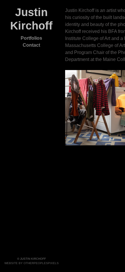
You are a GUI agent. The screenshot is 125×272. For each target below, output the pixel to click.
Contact (31, 45)
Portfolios (31, 38)
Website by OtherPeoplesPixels (31, 263)
